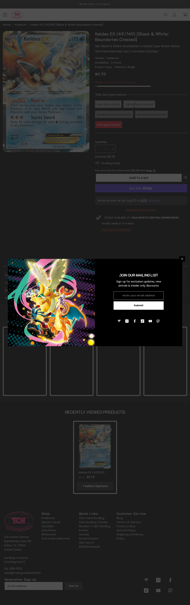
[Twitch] (158, 321)
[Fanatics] (119, 321)
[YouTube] (150, 321)
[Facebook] (135, 321)
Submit (138, 305)
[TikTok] (142, 321)
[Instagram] (127, 321)
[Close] (182, 259)
